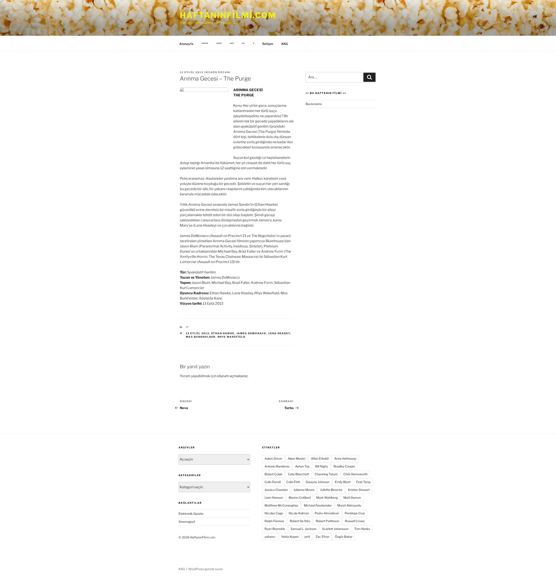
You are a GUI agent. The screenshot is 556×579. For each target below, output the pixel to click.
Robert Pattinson (327, 521)
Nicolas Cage (274, 513)
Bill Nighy (321, 466)
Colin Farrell (273, 482)
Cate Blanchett (298, 474)
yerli (307, 536)
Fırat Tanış (363, 482)
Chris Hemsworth (355, 474)
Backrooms (314, 104)
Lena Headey (279, 333)
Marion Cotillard (300, 497)
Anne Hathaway (345, 458)
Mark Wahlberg (327, 497)
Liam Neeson (274, 497)
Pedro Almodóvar (327, 513)
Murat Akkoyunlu (349, 505)
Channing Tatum (326, 474)
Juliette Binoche (331, 490)
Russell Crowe (355, 521)
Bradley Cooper (344, 466)
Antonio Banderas (277, 466)
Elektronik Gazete (191, 513)
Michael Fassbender (318, 505)
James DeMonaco (251, 333)
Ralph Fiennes (274, 521)
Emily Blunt (343, 482)
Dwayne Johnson (317, 482)
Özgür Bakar (343, 536)
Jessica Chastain (276, 490)
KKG (284, 44)
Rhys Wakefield (232, 336)
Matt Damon (352, 497)
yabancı (270, 536)
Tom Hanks (362, 529)
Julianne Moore (303, 490)
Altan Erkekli (320, 458)
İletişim (267, 44)
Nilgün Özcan (217, 72)
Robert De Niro (300, 521)
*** (232, 44)
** (243, 44)
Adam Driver (273, 458)
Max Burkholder (201, 336)
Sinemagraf (187, 521)
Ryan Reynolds (275, 529)
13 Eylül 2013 (197, 333)
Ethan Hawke (223, 333)
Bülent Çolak (273, 474)
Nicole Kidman (299, 513)
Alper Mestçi (296, 458)
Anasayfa (186, 44)
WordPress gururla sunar (205, 569)
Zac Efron (322, 536)
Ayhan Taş (302, 466)
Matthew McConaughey (281, 505)
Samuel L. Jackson (303, 529)
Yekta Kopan (290, 536)
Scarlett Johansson (335, 529)
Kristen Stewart (359, 490)
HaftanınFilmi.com (228, 15)
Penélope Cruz (355, 513)
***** (205, 44)
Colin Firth (293, 482)
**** (219, 44)
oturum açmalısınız (232, 376)
